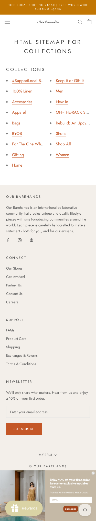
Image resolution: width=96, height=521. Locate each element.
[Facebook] (8, 240)
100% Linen (22, 91)
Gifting (18, 155)
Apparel (19, 112)
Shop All (63, 144)
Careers (12, 302)
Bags (16, 123)
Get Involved (15, 276)
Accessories (22, 102)
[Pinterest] (31, 240)
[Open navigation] (7, 21)
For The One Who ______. (35, 144)
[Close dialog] (93, 473)
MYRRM (45, 455)
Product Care (16, 338)
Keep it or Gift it (70, 81)
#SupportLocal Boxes (30, 81)
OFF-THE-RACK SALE (74, 112)
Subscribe (24, 429)
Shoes (61, 133)
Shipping (13, 347)
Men (59, 91)
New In (62, 102)
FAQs (10, 330)
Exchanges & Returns (22, 355)
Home (17, 165)
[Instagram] (20, 240)
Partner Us (14, 285)
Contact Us (14, 293)
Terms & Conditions (21, 363)
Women (62, 155)
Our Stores (14, 268)
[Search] (80, 21)
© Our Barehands (48, 466)
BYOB (17, 133)
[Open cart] (89, 21)
